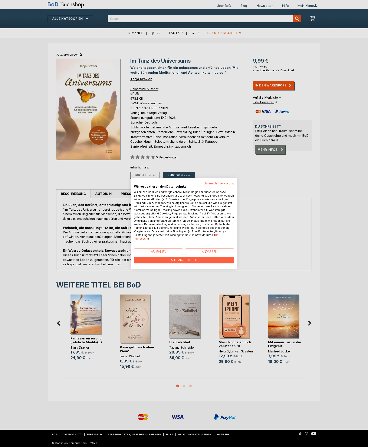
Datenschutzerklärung (219, 183)
